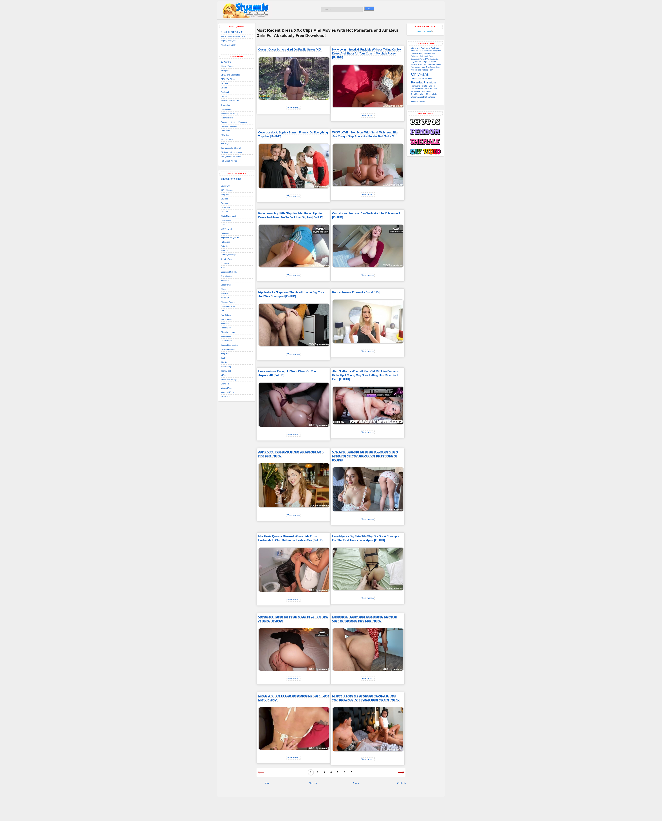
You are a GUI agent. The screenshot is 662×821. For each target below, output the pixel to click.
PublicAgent (226, 328)
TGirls (428, 94)
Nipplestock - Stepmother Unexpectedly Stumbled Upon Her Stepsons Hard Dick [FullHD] (364, 618)
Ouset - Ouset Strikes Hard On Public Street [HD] (290, 49)
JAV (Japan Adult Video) (231, 157)
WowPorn (225, 384)
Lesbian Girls (226, 109)
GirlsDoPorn (226, 259)
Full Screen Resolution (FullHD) (234, 36)
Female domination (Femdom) (234, 122)
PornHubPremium (423, 82)
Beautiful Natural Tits (230, 101)
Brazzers (225, 203)
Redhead (225, 92)
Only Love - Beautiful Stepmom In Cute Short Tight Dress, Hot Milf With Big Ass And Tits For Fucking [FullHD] (365, 455)
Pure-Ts (431, 86)
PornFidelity (226, 315)
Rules (356, 783)
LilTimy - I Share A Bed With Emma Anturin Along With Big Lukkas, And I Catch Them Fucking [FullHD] (366, 697)
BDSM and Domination (230, 75)
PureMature (226, 336)
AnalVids (414, 51)
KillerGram (225, 280)
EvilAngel (225, 233)
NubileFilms (416, 70)
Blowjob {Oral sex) (229, 126)
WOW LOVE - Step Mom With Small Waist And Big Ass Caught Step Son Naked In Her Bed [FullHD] (364, 134)
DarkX (224, 225)
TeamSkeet (226, 371)
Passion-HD (226, 323)
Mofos (223, 289)
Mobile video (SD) (228, 45)
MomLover (422, 64)
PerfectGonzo (227, 319)
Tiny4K (224, 362)
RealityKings (226, 341)
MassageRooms (228, 302)
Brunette (224, 83)
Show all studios (418, 102)
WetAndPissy (227, 388)
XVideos (431, 97)
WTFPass (225, 397)
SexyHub (225, 354)
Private (424, 86)
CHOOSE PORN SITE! (231, 179)
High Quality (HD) (228, 41)
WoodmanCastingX (229, 379)
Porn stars (225, 131)
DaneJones (226, 220)
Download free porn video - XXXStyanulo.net (250, 10)
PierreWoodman (228, 332)
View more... (293, 108)
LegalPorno (226, 285)
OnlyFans (420, 74)
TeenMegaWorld (418, 94)
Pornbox (428, 79)
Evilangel (424, 56)
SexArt (426, 89)
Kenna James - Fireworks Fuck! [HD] (355, 292)
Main (267, 783)
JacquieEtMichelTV (419, 59)
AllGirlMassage (227, 190)
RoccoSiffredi (417, 89)
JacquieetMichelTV (229, 272)
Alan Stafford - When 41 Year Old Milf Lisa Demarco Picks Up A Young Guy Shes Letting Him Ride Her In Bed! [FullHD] (365, 375)
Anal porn (225, 70)
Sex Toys (225, 144)
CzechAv (225, 212)
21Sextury (225, 186)
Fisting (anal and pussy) (231, 152)
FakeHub (225, 246)
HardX (224, 268)
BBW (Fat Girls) (228, 79)
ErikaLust (415, 56)
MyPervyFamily (434, 64)
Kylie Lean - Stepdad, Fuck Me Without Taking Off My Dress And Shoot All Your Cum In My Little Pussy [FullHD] (366, 53)
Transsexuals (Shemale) (231, 148)
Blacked (224, 199)
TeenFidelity (226, 367)
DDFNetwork (226, 229)
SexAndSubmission (229, 345)
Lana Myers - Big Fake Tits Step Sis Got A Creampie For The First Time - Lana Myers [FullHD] (365, 538)
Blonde (224, 88)
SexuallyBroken (227, 349)
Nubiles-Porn (427, 70)
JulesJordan (226, 276)
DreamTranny (417, 53)
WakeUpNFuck (227, 392)
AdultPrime (425, 48)
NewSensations (433, 67)
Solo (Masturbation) (229, 113)
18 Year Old (226, 62)
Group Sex (225, 105)
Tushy (224, 358)
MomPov (225, 293)
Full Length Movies (229, 161)
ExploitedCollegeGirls (230, 238)
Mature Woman (227, 66)
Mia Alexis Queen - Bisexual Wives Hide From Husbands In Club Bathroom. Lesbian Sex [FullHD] (291, 538)
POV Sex (225, 135)
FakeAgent (225, 242)
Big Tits (224, 96)
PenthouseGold (417, 79)
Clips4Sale (225, 207)
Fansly (431, 56)
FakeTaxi (225, 250)
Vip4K (434, 94)
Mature (434, 62)
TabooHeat (415, 91)
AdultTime (435, 48)
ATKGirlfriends (425, 51)
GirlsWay (225, 263)
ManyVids (426, 62)
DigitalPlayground (228, 216)
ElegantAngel (429, 53)
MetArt (414, 64)
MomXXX (225, 298)
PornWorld (415, 86)
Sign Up (313, 783)
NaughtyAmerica (228, 306)
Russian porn (227, 139)
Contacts (401, 783)
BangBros (225, 194)
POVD (224, 311)
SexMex (433, 89)
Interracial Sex (227, 118)
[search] (369, 9)
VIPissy (224, 375)
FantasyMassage (228, 255)
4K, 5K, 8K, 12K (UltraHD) (232, 32)
